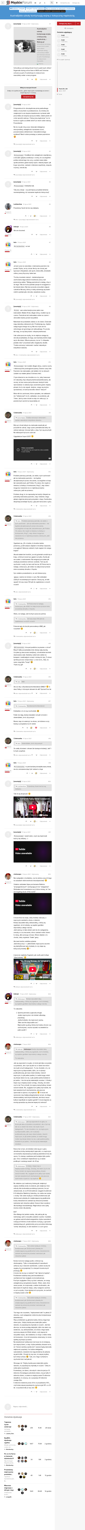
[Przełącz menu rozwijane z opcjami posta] (50, 79)
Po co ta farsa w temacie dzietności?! (9, 1456)
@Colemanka (19, 647)
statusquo (21, 999)
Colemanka (22, 604)
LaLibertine (20, 246)
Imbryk (20, 1049)
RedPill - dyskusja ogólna (7, 1440)
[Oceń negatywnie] (32, 79)
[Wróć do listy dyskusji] (3, 3)
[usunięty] (19, 155)
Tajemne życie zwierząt (7, 1424)
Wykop (41, 63)
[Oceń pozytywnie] (28, 79)
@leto (16, 577)
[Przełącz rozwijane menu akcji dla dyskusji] (78, 23)
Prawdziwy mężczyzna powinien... (8, 1472)
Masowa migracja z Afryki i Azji (8, 1487)
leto (17, 310)
